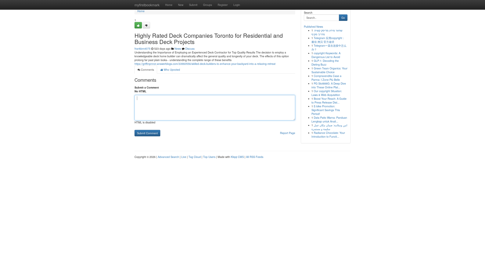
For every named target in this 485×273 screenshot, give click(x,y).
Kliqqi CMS (237, 157)
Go (343, 18)
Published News (313, 26)
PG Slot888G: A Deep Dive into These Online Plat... (328, 85)
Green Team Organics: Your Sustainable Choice (329, 70)
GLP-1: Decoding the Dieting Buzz (325, 62)
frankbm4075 (142, 48)
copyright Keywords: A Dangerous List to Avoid (325, 55)
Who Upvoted (171, 69)
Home (168, 5)
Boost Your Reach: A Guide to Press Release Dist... (329, 100)
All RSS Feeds (254, 157)
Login (236, 5)
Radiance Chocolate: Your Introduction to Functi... (328, 134)
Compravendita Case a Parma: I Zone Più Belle (326, 78)
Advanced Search (168, 157)
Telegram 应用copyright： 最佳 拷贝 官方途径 (328, 40)
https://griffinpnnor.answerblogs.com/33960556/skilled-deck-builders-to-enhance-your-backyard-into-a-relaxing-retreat (205, 64)
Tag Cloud (195, 157)
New (180, 5)
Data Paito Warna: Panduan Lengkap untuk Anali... (329, 119)
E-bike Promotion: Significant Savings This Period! (325, 110)
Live (183, 157)
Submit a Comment (147, 87)
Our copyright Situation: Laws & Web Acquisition (326, 93)
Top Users (209, 157)
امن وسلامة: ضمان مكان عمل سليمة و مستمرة (329, 127)
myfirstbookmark (147, 4)
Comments (147, 69)
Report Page (287, 133)
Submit (193, 5)
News (177, 48)
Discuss (190, 48)
